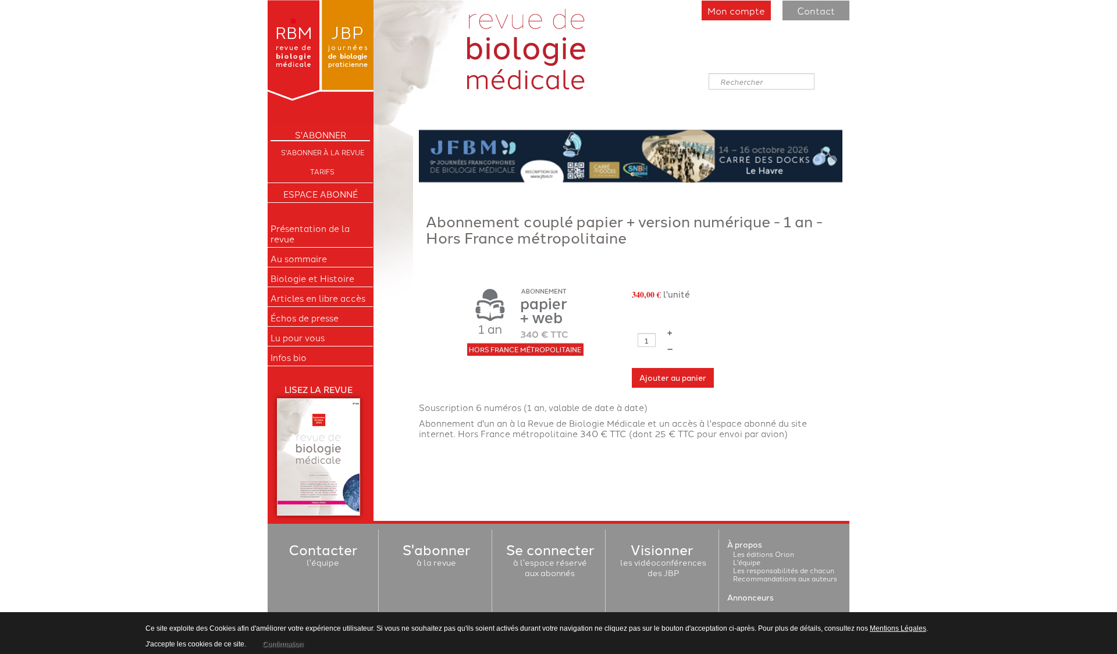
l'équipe (323, 557)
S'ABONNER (320, 135)
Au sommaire (299, 258)
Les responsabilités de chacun (783, 570)
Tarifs (322, 171)
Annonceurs (750, 597)
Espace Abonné (320, 194)
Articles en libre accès (318, 298)
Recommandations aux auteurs (785, 578)
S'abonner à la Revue (322, 152)
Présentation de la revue (310, 233)
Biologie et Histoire (312, 278)
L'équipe (746, 562)
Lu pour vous (298, 338)
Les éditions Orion (763, 554)
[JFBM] (630, 154)
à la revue (436, 557)
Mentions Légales (898, 628)
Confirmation (282, 644)
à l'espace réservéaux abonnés (550, 562)
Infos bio (289, 357)
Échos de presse (305, 318)
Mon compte (736, 10)
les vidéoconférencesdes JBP (663, 562)
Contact (816, 10)
